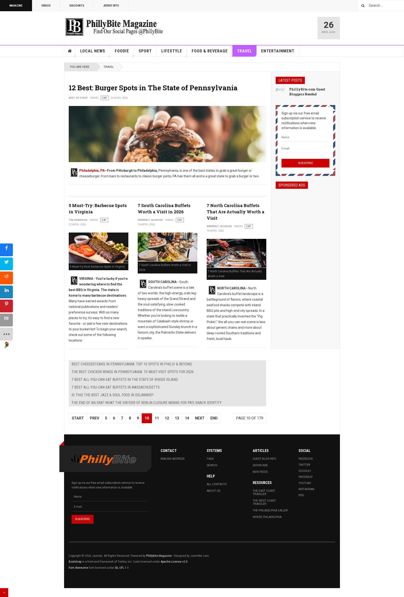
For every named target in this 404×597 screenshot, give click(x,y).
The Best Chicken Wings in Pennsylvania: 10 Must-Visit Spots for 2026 (133, 372)
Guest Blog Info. (265, 458)
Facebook (306, 458)
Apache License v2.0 (174, 561)
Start (78, 418)
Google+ (305, 471)
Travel (244, 50)
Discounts (76, 5)
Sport (145, 50)
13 (177, 418)
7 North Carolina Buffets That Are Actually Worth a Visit (235, 212)
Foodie (122, 50)
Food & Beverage (210, 50)
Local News (92, 50)
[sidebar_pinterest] (6, 306)
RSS (301, 495)
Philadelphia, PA (92, 170)
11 (157, 418)
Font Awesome (78, 567)
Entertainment (277, 50)
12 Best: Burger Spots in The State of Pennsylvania (153, 87)
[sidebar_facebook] (6, 250)
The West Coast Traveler (264, 502)
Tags (210, 458)
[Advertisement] (305, 264)
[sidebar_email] (6, 320)
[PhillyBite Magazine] (114, 27)
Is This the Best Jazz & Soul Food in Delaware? (113, 395)
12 (167, 418)
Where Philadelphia (267, 517)
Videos (45, 5)
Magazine (15, 5)
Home (70, 51)
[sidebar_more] (6, 334)
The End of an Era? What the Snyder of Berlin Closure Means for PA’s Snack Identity (147, 402)
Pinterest (306, 477)
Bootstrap (75, 561)
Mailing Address (172, 458)
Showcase (260, 465)
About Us (213, 490)
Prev (94, 418)
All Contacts (217, 484)
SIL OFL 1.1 (122, 567)
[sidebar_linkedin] (6, 292)
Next (200, 418)
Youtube (305, 483)
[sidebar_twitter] (6, 264)
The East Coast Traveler (264, 492)
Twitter (304, 464)
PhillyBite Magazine (159, 555)
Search (212, 465)
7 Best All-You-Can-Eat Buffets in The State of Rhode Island (125, 379)
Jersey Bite (111, 5)
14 (187, 418)
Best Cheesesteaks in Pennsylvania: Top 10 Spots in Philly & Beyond (132, 364)
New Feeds (260, 471)
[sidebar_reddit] (6, 278)
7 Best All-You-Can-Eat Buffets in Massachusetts (116, 387)
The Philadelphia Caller (270, 510)
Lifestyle (171, 50)
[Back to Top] (4, 592)
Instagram (306, 489)
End (214, 418)
